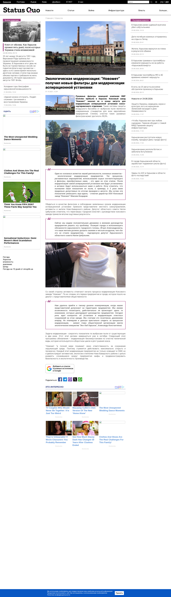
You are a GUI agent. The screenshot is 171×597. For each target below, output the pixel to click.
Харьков (7, 2)
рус (167, 2)
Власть (141, 10)
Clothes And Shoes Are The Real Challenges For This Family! (111, 440)
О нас (80, 2)
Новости (49, 10)
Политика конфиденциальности (58, 595)
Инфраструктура (116, 10)
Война (91, 10)
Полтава (21, 2)
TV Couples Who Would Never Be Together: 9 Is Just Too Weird (57, 410)
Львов (33, 2)
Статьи (71, 10)
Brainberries (58, 417)
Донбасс (56, 2)
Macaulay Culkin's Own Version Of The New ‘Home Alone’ (84, 410)
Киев (44, 2)
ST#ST (69, 2)
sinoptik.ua (28, 269)
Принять (119, 593)
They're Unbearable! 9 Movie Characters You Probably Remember (57, 440)
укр (161, 2)
